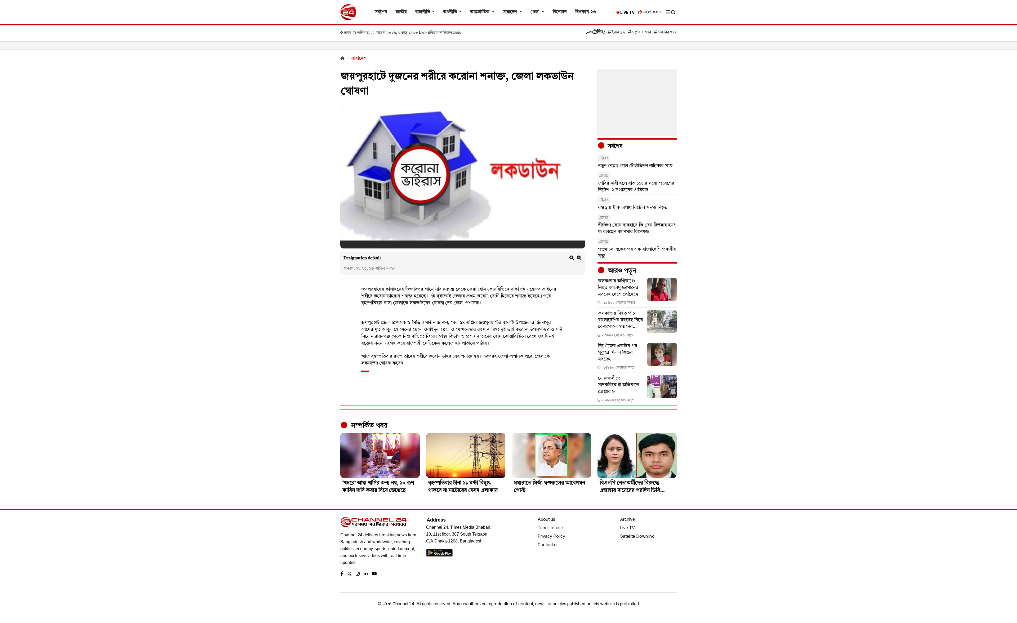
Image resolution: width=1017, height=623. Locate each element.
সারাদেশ (510, 12)
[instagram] (358, 574)
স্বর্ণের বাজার (641, 32)
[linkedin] (366, 574)
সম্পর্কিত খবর (368, 425)
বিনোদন (560, 12)
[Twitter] (349, 574)
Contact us (548, 544)
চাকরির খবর (667, 32)
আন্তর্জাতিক (480, 12)
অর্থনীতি (450, 12)
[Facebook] (341, 574)
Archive (627, 519)
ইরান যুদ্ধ (618, 32)
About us (546, 519)
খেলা (535, 12)
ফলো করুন (651, 12)
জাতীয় (401, 12)
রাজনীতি (423, 12)
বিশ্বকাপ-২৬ (585, 12)
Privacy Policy (551, 536)
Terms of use (550, 527)
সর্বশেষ (381, 12)
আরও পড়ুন (621, 271)
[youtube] (374, 574)
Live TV (627, 527)
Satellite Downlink (637, 536)
